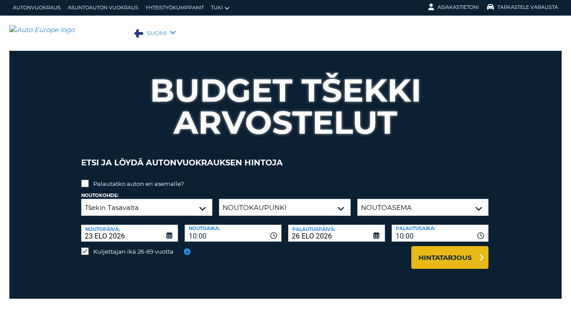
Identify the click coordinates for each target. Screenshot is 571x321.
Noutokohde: (100, 195)
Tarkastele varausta (527, 7)
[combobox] (233, 233)
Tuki (217, 7)
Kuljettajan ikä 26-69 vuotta (133, 251)
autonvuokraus (37, 7)
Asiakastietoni (458, 7)
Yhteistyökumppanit (174, 7)
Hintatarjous (445, 257)
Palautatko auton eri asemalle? (138, 183)
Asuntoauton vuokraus (103, 7)
